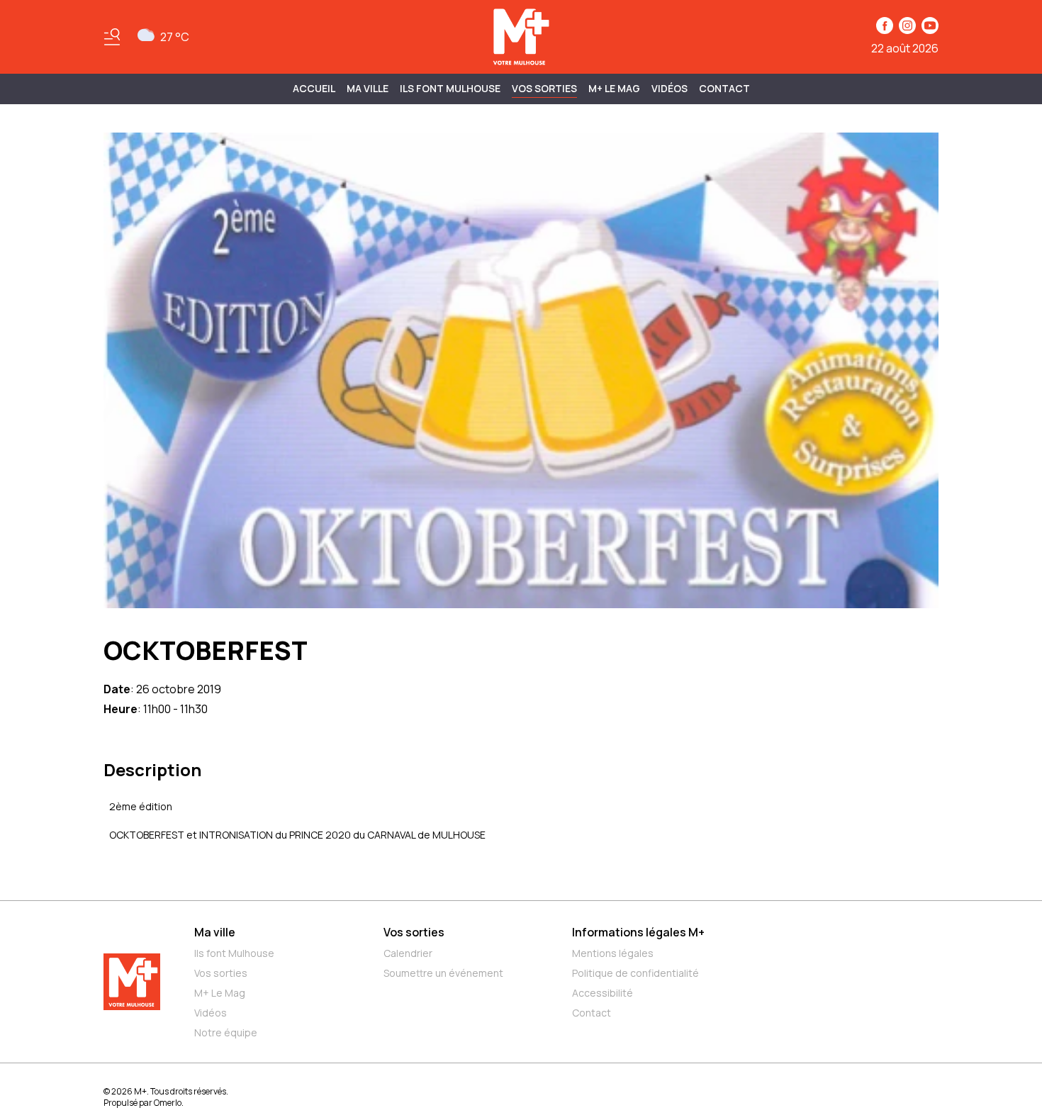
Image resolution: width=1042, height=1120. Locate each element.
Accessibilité (602, 992)
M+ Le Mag (614, 88)
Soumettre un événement (443, 973)
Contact (724, 88)
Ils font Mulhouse (234, 953)
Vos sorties (544, 88)
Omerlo (167, 1103)
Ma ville (214, 932)
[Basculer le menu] (112, 36)
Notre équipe (225, 1032)
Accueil (314, 88)
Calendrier (407, 953)
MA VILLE (367, 88)
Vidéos (669, 88)
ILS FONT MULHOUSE (450, 88)
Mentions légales (613, 953)
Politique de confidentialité (635, 973)
